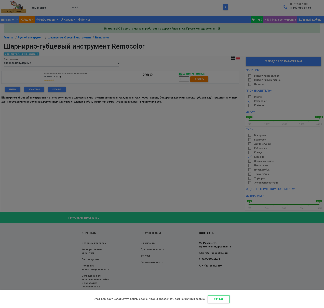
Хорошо (218, 299)
